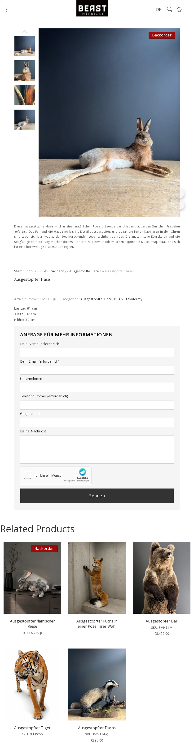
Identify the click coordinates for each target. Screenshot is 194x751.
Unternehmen (31, 378)
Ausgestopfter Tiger (32, 727)
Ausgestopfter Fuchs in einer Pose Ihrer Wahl (97, 623)
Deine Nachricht (33, 431)
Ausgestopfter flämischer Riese (32, 623)
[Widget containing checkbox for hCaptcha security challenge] (56, 475)
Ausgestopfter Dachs (97, 727)
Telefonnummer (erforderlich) (44, 396)
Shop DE (31, 271)
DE (158, 9)
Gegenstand (30, 413)
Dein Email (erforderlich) (40, 361)
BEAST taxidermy (53, 271)
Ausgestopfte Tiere (84, 271)
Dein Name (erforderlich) (40, 344)
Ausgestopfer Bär (161, 621)
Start (18, 271)
